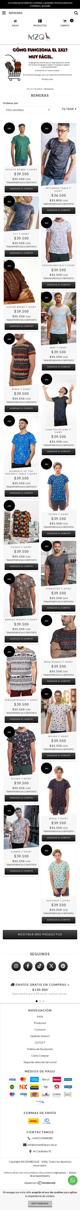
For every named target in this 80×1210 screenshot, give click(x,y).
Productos (40, 1022)
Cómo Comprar (40, 1055)
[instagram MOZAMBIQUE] (16, 966)
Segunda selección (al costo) (40, 1062)
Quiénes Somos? (40, 1036)
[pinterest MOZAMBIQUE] (63, 966)
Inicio (29, 88)
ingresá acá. (60, 1172)
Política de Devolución (40, 1049)
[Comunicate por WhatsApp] (72, 1180)
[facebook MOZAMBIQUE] (28, 966)
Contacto (40, 1029)
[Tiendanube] (40, 1184)
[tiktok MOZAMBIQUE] (39, 966)
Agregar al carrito (21, 189)
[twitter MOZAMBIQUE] (51, 966)
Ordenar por (10, 103)
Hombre (38, 88)
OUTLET (40, 1042)
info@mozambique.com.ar (42, 1144)
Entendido (40, 1203)
